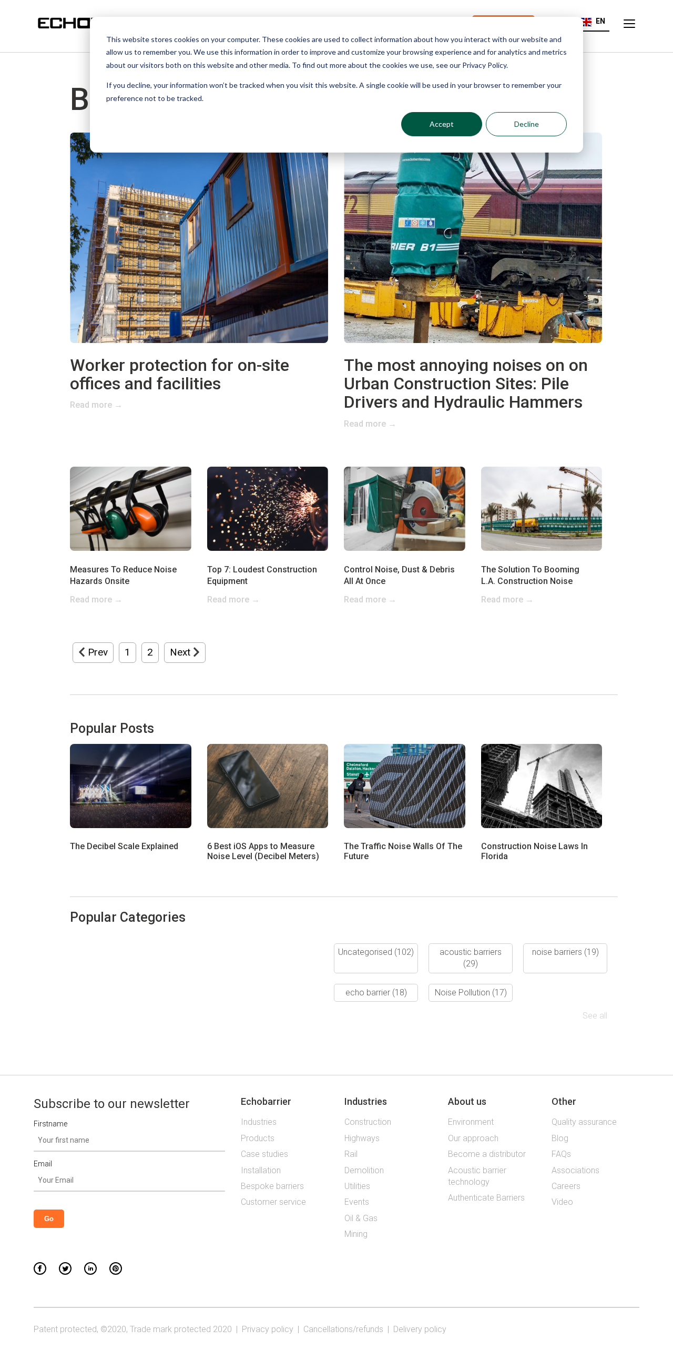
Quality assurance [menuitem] (584, 1122)
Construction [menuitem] (367, 1122)
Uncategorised (376, 952)
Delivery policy (419, 1329)
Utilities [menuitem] (357, 1186)
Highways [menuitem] (362, 1138)
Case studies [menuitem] (264, 1154)
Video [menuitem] (562, 1202)
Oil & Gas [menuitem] (361, 1218)
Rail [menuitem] (351, 1154)
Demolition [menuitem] (364, 1170)
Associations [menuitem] (575, 1170)
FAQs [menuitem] (561, 1154)
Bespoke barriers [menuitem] (272, 1186)
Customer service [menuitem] (273, 1202)
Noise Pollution (471, 993)
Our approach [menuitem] (473, 1138)
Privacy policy (267, 1329)
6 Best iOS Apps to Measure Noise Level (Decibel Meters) (263, 851)
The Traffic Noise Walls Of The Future (403, 851)
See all (595, 1016)
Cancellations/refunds (343, 1329)
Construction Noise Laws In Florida (534, 851)
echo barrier (376, 993)
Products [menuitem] (257, 1138)
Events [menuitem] (356, 1202)
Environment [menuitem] (471, 1122)
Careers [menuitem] (566, 1186)
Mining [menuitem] (356, 1234)
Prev (96, 652)
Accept (442, 123)
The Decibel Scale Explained (124, 846)
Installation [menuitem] (261, 1170)
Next (181, 652)
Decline (526, 123)
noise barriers (565, 952)
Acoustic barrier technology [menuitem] (477, 1176)
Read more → (96, 405)
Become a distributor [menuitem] (487, 1154)
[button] (593, 21)
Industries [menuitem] (259, 1122)
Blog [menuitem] (560, 1138)
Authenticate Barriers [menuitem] (486, 1198)
